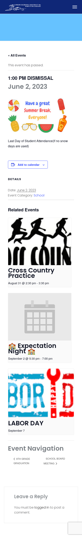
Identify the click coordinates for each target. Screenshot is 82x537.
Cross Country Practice (31, 273)
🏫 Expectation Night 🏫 (32, 348)
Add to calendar (28, 165)
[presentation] (39, 241)
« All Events (17, 55)
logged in (41, 507)
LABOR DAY (26, 423)
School (39, 195)
